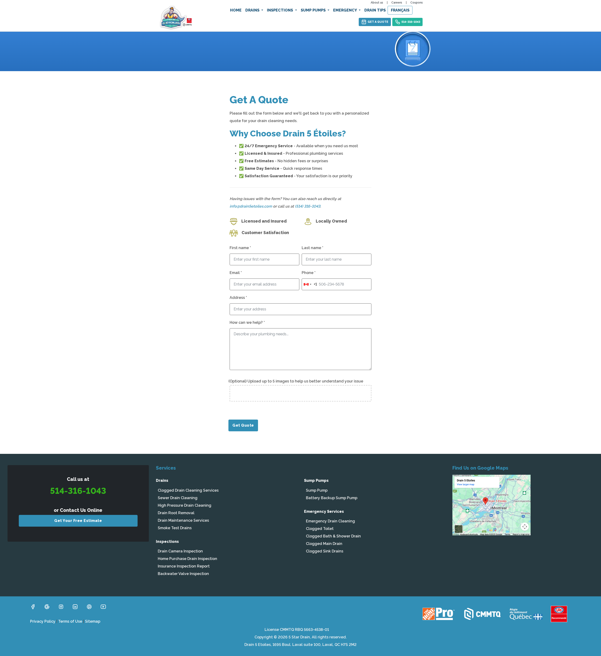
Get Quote (243, 425)
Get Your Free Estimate (78, 520)
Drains (252, 10)
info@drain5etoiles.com (251, 206)
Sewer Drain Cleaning (177, 498)
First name (240, 248)
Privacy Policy (42, 621)
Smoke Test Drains (175, 528)
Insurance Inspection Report (184, 566)
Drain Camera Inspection (180, 551)
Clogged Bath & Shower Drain (333, 536)
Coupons (416, 2)
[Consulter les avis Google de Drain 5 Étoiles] (47, 606)
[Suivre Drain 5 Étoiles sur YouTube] (103, 606)
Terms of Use (70, 621)
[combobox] (309, 284)
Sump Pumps (314, 10)
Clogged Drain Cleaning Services (188, 490)
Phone (309, 272)
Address (238, 297)
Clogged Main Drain (324, 543)
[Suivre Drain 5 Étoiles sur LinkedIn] (75, 606)
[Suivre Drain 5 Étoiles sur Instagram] (61, 606)
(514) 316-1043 (307, 206)
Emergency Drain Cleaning (330, 521)
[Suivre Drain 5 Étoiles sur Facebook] (33, 606)
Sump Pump (316, 490)
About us (377, 2)
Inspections (280, 10)
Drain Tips (375, 10)
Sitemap (92, 621)
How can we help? (247, 322)
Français (400, 10)
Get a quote (378, 21)
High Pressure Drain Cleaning (184, 505)
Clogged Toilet (320, 528)
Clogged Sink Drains (324, 551)
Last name (312, 248)
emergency (345, 10)
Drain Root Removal (176, 513)
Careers (396, 2)
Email (236, 272)
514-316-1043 (410, 21)
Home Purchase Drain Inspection (187, 558)
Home (236, 10)
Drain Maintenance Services (183, 520)
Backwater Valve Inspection (183, 573)
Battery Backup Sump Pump (331, 498)
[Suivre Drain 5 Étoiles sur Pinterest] (89, 606)
